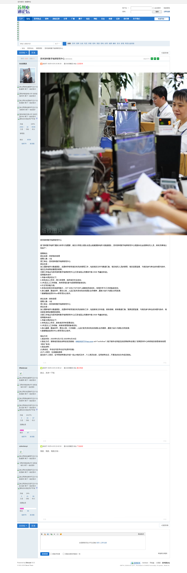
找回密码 (167, 8)
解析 (114, 43)
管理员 (22, 133)
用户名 (124, 8)
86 (33, 496)
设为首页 (21, 2)
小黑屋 (158, 563)
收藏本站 (28, 2)
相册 (110, 19)
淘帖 (95, 19)
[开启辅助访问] (166, 2)
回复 (34, 53)
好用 (106, 43)
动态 (88, 19)
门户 (21, 19)
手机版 (152, 563)
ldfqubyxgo (23, 368)
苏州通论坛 (18, 48)
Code (57, 534)
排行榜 (126, 19)
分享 (65, 19)
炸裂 (89, 43)
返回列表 (165, 53)
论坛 (28, 19)
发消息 (32, 144)
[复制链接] (68, 59)
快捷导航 (161, 19)
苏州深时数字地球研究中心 (54, 48)
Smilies (61, 534)
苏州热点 (37, 19)
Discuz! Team (29, 565)
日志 (103, 19)
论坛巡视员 (23, 64)
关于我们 (136, 19)
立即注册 (167, 11)
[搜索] (64, 44)
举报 (164, 363)
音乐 (118, 43)
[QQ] (135, 563)
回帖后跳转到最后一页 (72, 554)
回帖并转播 (56, 554)
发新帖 (22, 53)
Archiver (145, 563)
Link (51, 534)
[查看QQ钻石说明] (37, 119)
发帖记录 (56, 19)
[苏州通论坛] (23, 10)
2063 (21, 127)
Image (48, 534)
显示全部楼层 (68, 64)
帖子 (56, 44)
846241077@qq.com (84, 341)
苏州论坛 (30, 48)
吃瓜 (85, 43)
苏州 (73, 43)
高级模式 (141, 534)
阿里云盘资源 (129, 43)
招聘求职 (39, 48)
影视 (122, 43)
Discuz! (28, 563)
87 (33, 418)
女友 (81, 43)
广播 (73, 19)
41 (27, 496)
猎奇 (47, 19)
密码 (123, 11)
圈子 (80, 19)
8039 (33, 127)
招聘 (77, 43)
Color (45, 534)
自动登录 (158, 8)
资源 (98, 43)
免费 (110, 43)
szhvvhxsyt (23, 446)
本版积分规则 (162, 553)
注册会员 (23, 424)
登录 (97, 543)
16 (27, 127)
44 (27, 418)
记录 (118, 19)
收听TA (24, 144)
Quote (54, 534)
